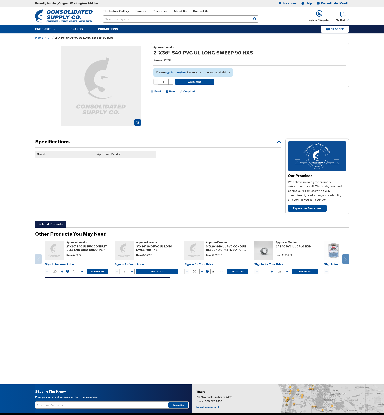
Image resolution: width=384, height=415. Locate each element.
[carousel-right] (345, 259)
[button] (319, 16)
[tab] (50, 224)
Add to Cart (194, 81)
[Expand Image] (137, 122)
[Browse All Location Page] (288, 398)
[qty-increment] (170, 81)
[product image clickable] (54, 250)
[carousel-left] (38, 259)
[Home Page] (64, 15)
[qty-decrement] (156, 81)
